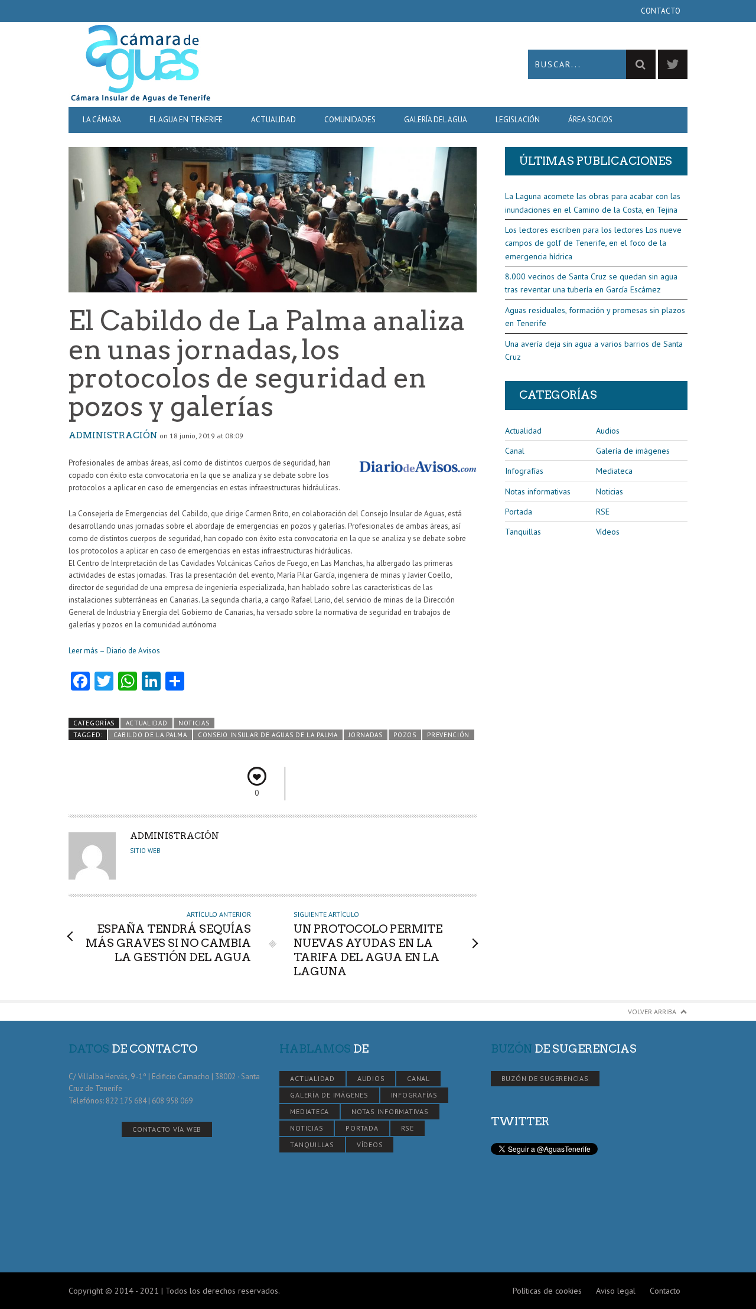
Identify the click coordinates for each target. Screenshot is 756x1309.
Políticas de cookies (547, 1290)
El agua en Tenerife (186, 120)
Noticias (194, 723)
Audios (608, 430)
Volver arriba (652, 1011)
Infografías (524, 470)
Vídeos (608, 531)
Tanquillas (523, 531)
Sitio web (145, 850)
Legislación (518, 120)
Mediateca (614, 470)
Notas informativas (538, 491)
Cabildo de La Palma (150, 735)
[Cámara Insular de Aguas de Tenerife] (223, 64)
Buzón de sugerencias (545, 1078)
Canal (514, 450)
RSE (603, 511)
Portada (518, 511)
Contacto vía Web (166, 1129)
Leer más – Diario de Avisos (114, 651)
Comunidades (350, 120)
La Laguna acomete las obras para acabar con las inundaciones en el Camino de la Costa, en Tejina (592, 202)
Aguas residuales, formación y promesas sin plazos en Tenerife (595, 316)
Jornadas (365, 735)
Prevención (448, 735)
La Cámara (102, 120)
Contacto (660, 11)
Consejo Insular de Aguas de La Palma (268, 735)
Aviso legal (616, 1290)
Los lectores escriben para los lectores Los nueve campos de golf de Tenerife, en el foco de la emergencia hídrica (593, 243)
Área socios (590, 120)
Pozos (404, 735)
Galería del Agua (435, 120)
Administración (113, 435)
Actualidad (273, 120)
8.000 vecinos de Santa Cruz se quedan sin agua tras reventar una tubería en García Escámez (591, 283)
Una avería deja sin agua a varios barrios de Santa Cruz (594, 350)
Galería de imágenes (633, 450)
